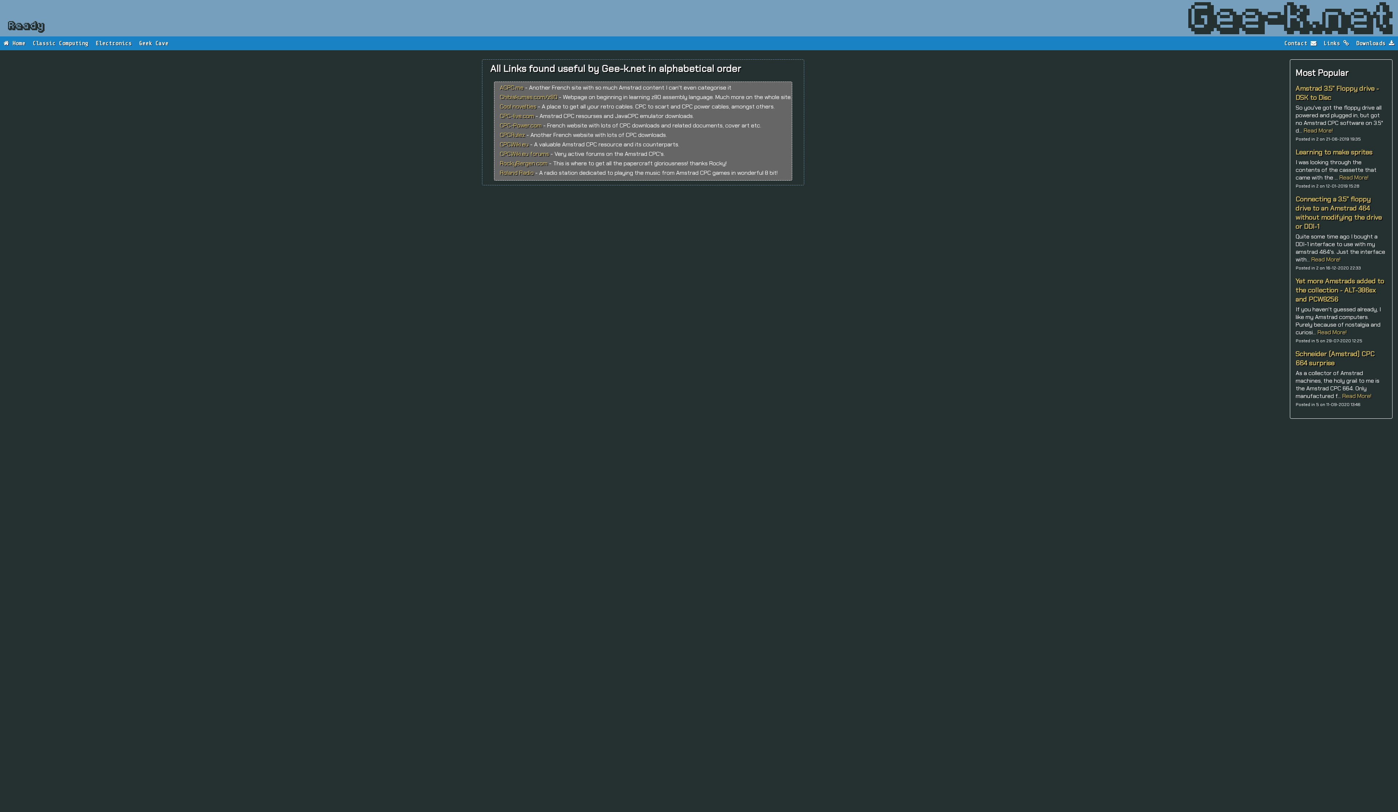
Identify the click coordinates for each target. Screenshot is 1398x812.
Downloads (1372, 43)
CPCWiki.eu (514, 144)
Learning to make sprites (1334, 152)
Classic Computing (60, 43)
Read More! (1318, 130)
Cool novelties (518, 106)
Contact (1297, 43)
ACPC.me (512, 87)
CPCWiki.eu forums (524, 154)
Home (17, 43)
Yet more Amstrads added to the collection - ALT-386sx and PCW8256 (1340, 290)
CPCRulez (512, 135)
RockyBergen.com (524, 163)
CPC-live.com (517, 116)
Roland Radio (517, 173)
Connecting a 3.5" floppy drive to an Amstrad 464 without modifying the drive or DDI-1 (1339, 212)
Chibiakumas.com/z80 (528, 97)
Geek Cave (154, 43)
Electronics (114, 43)
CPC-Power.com (521, 125)
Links (1333, 43)
